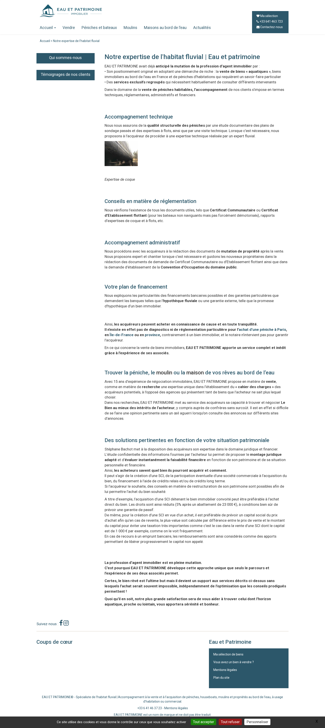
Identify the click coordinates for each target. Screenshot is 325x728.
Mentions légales (225, 670)
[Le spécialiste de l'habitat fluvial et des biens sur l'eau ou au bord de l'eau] (141, 10)
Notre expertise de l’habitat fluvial (76, 41)
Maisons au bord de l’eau (165, 27)
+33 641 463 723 (271, 21)
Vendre (69, 27)
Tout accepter (203, 722)
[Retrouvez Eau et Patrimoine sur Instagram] (66, 624)
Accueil (46, 27)
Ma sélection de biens (228, 654)
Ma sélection (269, 16)
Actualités (202, 27)
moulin (164, 373)
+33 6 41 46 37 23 (149, 708)
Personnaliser (257, 722)
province (152, 335)
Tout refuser (230, 722)
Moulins (130, 27)
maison (195, 373)
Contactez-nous (271, 27)
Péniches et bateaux (99, 27)
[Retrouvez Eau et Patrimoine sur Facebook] (61, 624)
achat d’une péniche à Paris (262, 329)
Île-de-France (122, 335)
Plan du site (221, 677)
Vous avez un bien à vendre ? (233, 662)
